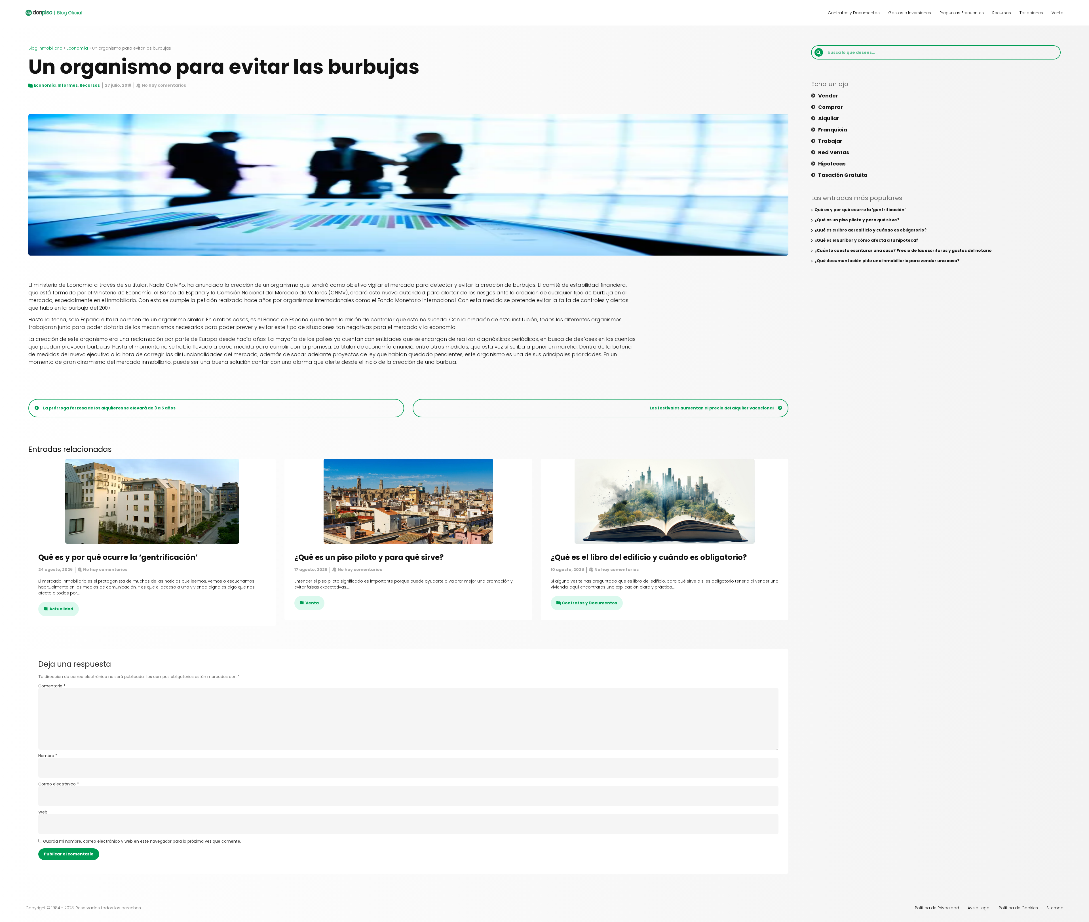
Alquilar (828, 118)
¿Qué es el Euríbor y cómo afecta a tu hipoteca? (866, 240)
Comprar (830, 107)
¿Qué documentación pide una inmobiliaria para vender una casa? (886, 261)
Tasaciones (1031, 13)
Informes (68, 85)
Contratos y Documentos (854, 13)
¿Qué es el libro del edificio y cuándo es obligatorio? (649, 557)
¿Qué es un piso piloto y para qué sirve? (369, 557)
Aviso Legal (979, 908)
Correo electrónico (58, 784)
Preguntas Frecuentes (962, 13)
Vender (828, 96)
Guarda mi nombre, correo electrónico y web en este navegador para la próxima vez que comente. (142, 841)
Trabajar (830, 141)
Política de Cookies (1018, 908)
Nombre (47, 756)
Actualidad (61, 609)
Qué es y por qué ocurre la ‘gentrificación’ (118, 557)
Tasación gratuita (843, 175)
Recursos (1001, 13)
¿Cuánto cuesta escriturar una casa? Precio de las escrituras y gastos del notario (903, 250)
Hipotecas (832, 164)
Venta (1057, 13)
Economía (77, 48)
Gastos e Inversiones (909, 13)
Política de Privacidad (937, 908)
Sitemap (1054, 908)
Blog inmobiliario (45, 48)
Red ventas (833, 152)
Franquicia (832, 130)
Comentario (52, 686)
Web (42, 812)
